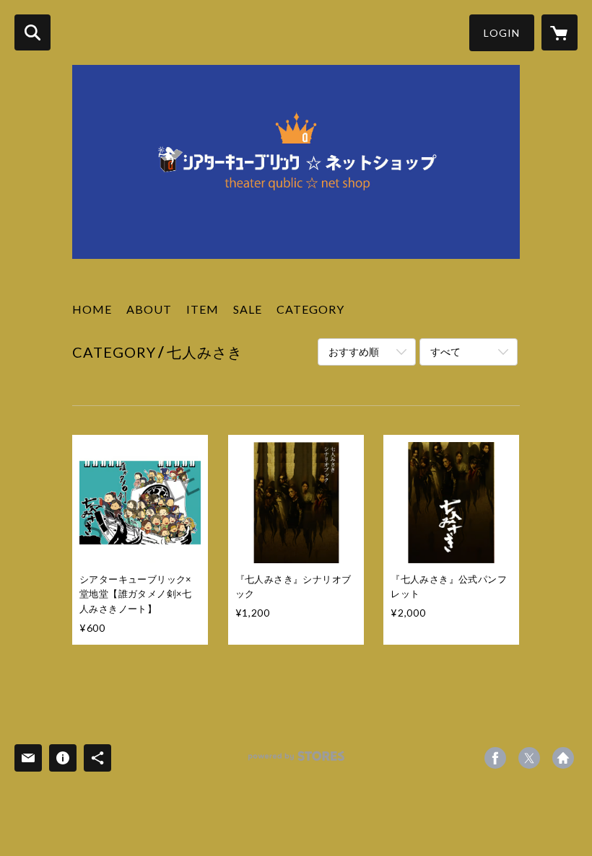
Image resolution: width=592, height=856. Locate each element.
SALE (247, 309)
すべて (445, 351)
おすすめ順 (353, 351)
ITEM (202, 309)
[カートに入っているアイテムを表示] (559, 32)
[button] (501, 32)
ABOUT (149, 309)
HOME (92, 309)
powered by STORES (296, 761)
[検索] (32, 32)
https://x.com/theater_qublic (529, 758)
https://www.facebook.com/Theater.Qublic (495, 758)
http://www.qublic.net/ (563, 758)
